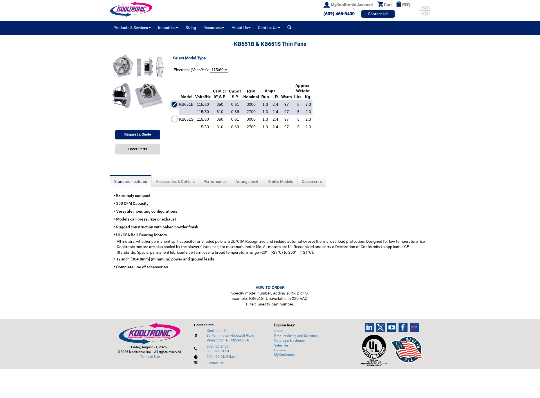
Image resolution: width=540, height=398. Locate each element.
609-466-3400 (218, 346)
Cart (388, 4)
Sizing (191, 27)
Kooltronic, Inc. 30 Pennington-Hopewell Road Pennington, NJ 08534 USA (230, 335)
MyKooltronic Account (352, 4)
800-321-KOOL (218, 351)
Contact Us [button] (267, 27)
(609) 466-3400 (339, 13)
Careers (280, 350)
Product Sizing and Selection (296, 336)
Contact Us (215, 363)
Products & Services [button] (130, 27)
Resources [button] (212, 27)
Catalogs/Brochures (289, 341)
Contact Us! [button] (378, 14)
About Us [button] (240, 27)
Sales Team (283, 345)
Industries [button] (167, 27)
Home (279, 331)
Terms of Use (150, 357)
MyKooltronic (284, 355)
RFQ (406, 4)
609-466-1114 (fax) (221, 357)
